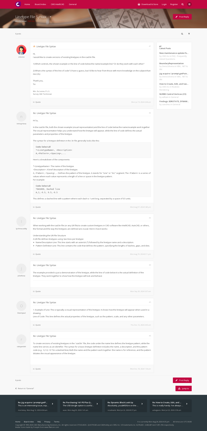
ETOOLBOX (82, 425)
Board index (29, 422)
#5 (150, 302)
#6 (150, 336)
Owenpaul (21, 313)
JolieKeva (21, 276)
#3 (150, 218)
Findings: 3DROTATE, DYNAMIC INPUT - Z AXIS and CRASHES (174, 101)
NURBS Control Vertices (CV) (172, 94)
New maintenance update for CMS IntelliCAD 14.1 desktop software (174, 53)
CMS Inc (31, 21)
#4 (150, 265)
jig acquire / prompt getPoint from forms (174, 73)
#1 (150, 46)
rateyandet (21, 346)
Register (174, 4)
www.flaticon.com (51, 427)
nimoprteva (21, 123)
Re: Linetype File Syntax (44, 113)
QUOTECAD (92, 425)
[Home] (18, 4)
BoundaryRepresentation (171, 63)
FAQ (39, 422)
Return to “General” (26, 388)
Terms (56, 422)
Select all (46, 146)
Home (17, 422)
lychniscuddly (21, 228)
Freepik (36, 427)
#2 (150, 113)
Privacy (47, 422)
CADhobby (105, 425)
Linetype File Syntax (30, 16)
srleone (21, 57)
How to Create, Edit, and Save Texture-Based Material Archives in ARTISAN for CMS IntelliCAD (174, 83)
